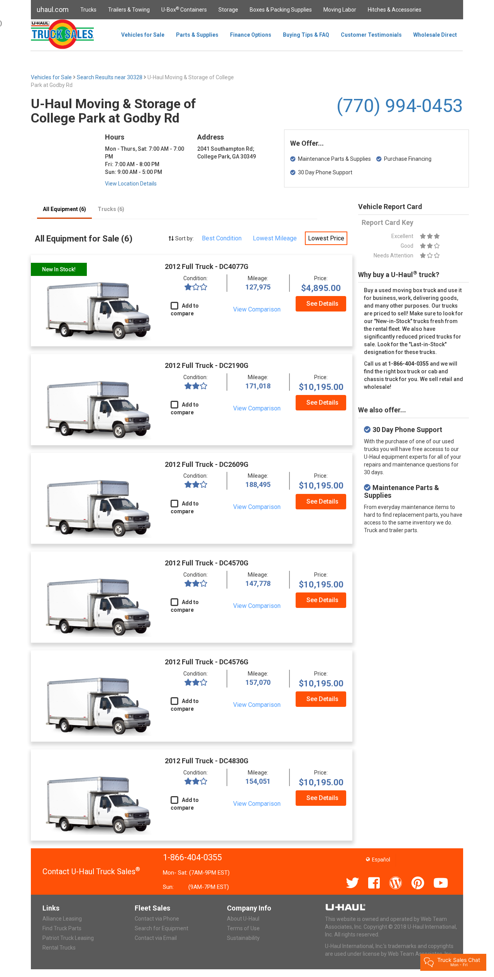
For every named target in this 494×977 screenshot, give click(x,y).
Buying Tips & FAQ (306, 35)
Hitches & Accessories (394, 10)
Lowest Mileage (275, 238)
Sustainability (243, 938)
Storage (228, 10)
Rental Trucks (59, 948)
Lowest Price (326, 238)
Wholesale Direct (435, 35)
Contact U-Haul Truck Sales (91, 871)
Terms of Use (243, 928)
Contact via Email (156, 938)
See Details (322, 303)
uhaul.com (53, 9)
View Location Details (131, 183)
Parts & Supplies (197, 35)
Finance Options (250, 35)
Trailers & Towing (129, 10)
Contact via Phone (157, 919)
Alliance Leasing (62, 919)
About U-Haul (243, 919)
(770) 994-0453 (400, 106)
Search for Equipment (161, 928)
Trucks (88, 10)
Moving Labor (339, 10)
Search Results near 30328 (110, 77)
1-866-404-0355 (192, 857)
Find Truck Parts (61, 928)
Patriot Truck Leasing (68, 938)
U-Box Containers (184, 9)
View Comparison (257, 309)
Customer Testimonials (371, 35)
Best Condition (222, 238)
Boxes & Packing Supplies (281, 10)
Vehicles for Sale (142, 35)
